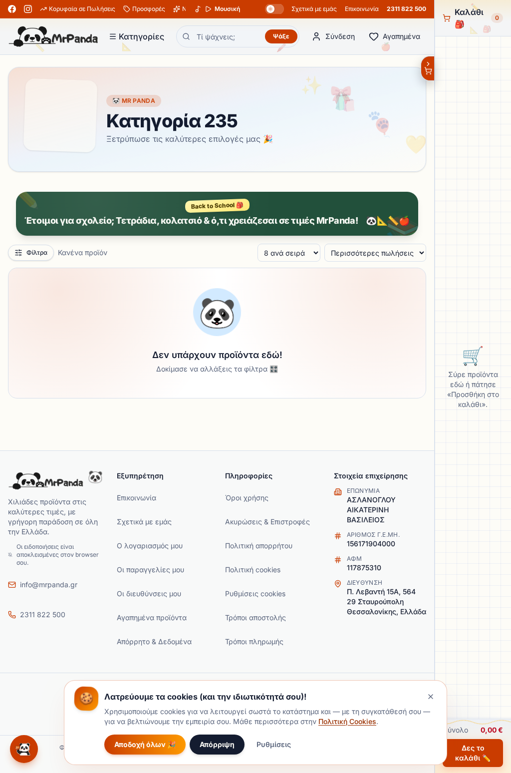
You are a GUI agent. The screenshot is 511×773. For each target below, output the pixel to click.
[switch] (274, 9)
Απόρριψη (217, 744)
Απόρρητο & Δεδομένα (154, 641)
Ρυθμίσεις (273, 744)
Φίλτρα (36, 252)
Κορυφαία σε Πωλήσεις (82, 8)
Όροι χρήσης (246, 497)
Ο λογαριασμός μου (150, 545)
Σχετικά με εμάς (314, 8)
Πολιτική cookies (252, 569)
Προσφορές (148, 8)
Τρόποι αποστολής (255, 617)
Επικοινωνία (362, 8)
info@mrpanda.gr (48, 584)
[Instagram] (28, 9)
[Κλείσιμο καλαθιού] (427, 68)
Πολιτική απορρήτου (258, 545)
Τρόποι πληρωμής (254, 641)
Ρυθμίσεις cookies (255, 593)
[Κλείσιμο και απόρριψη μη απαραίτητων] (431, 697)
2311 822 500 (406, 8)
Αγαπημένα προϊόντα (152, 617)
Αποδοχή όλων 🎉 (145, 744)
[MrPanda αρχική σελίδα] (53, 36)
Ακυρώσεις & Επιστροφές (267, 521)
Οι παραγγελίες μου (150, 569)
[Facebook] (12, 9)
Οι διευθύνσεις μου (149, 593)
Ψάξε (281, 36)
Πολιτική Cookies (347, 721)
